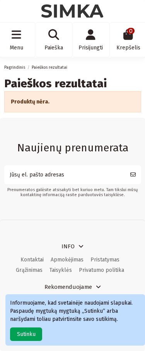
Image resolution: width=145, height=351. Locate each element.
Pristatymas (104, 259)
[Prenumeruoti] (133, 174)
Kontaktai (32, 259)
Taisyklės (60, 270)
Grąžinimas (29, 270)
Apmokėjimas (67, 259)
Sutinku (26, 334)
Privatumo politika (101, 270)
